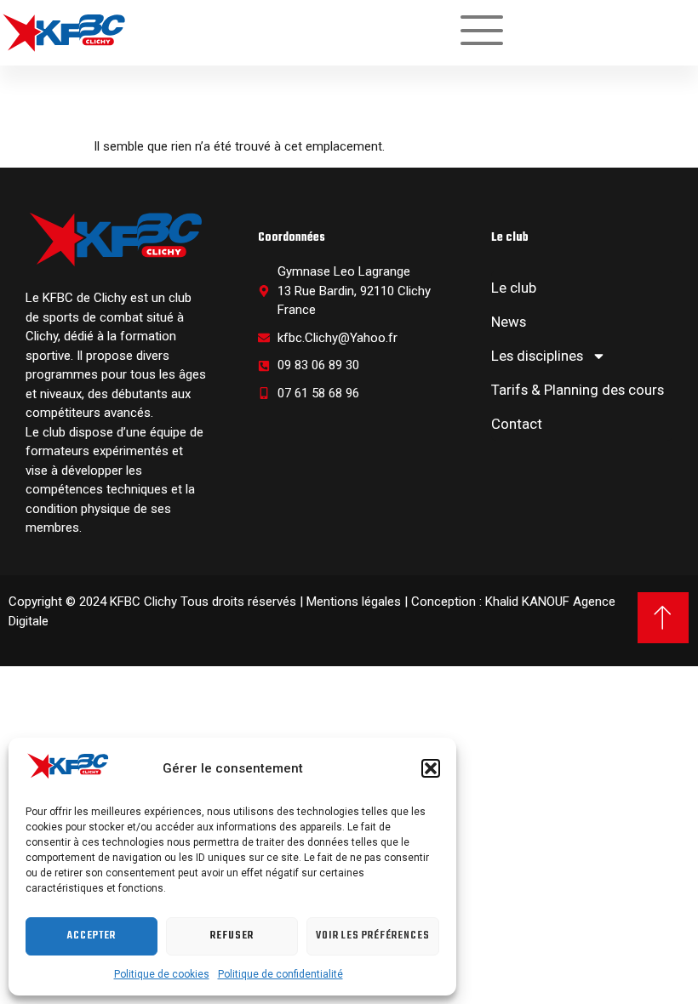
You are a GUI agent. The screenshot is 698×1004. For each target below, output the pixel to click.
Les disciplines (537, 355)
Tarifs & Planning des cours (577, 389)
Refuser (232, 935)
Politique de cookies (161, 974)
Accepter (91, 935)
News (508, 321)
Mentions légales (353, 601)
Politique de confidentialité (280, 974)
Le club (513, 287)
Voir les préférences (373, 935)
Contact (516, 423)
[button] (430, 768)
